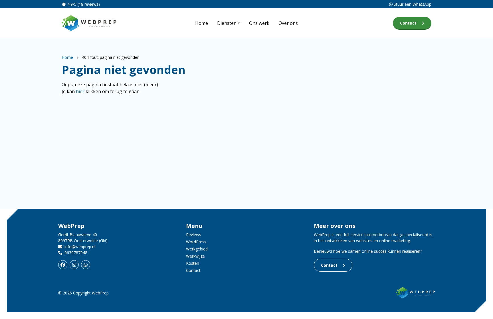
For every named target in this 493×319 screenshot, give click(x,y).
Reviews (193, 234)
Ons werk (259, 23)
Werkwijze (195, 256)
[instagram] (74, 264)
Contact (408, 23)
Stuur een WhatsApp (412, 4)
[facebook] (62, 264)
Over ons (288, 23)
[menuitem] (202, 23)
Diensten (227, 23)
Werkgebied (197, 249)
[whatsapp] (85, 264)
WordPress (196, 241)
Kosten (192, 263)
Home (201, 23)
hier (80, 91)
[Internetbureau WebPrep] (415, 292)
